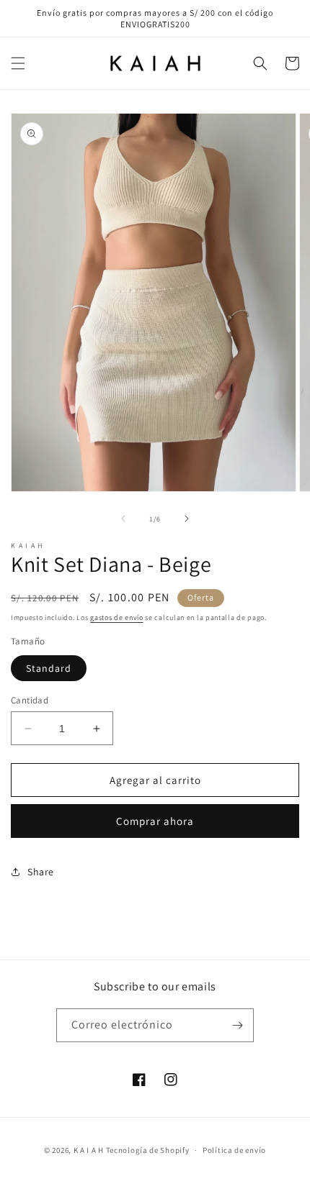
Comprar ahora (155, 821)
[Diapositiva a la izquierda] (123, 518)
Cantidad (29, 700)
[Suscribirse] (237, 1025)
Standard (48, 668)
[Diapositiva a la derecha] (187, 518)
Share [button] (40, 871)
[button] (18, 63)
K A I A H (89, 1150)
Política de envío (234, 1150)
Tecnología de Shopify (148, 1150)
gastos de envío (116, 617)
